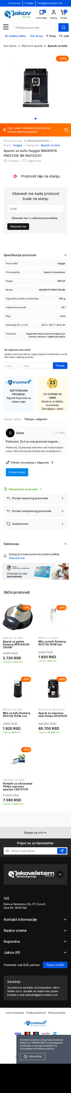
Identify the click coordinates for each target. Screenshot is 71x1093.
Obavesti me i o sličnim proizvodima (35, 218)
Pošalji (60, 365)
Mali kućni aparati (32, 45)
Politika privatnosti (36, 1012)
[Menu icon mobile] (5, 27)
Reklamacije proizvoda (23, 489)
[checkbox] (8, 218)
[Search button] (63, 27)
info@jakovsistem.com (50, 3)
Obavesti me (18, 226)
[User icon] (53, 12)
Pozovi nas (15, 3)
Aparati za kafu (57, 45)
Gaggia (17, 145)
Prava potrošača (56, 1012)
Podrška (29, 3)
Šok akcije (36, 36)
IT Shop (51, 36)
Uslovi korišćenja (15, 1012)
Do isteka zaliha (15, 36)
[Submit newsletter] (62, 851)
